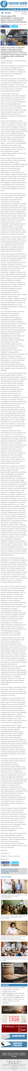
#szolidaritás (5, 873)
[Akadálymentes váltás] (8, 9)
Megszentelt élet (13, 1054)
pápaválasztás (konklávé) (9, 991)
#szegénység (14, 871)
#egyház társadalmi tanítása (9, 869)
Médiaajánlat (10, 1068)
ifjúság (17, 989)
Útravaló (17, 995)
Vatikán (22, 997)
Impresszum (4, 1068)
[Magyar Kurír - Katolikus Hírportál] (13, 7)
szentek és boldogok (12, 987)
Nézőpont (22, 1054)
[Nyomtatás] (14, 866)
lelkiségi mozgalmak (18, 993)
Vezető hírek (6, 877)
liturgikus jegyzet (7, 999)
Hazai (9, 1053)
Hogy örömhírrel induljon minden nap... (10, 966)
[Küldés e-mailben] (5, 866)
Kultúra (14, 1056)
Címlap (4, 1053)
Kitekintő (4, 24)
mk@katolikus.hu (17, 1065)
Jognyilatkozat (17, 1068)
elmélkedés (22, 987)
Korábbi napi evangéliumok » (20, 981)
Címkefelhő (5, 985)
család (17, 997)
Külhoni (22, 1053)
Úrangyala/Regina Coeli (8, 989)
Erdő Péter (15, 999)
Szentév (4, 987)
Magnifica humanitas (13, 1001)
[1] (14, 45)
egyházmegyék (7, 993)
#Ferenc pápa (5, 871)
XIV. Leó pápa (8, 995)
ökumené (5, 1003)
